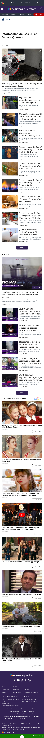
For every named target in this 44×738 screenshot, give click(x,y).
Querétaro (4, 14)
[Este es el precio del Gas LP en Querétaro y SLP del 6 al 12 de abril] (10, 202)
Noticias (13, 14)
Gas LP (8, 19)
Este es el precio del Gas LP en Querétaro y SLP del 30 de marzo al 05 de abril (30, 215)
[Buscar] (41, 9)
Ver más (22, 248)
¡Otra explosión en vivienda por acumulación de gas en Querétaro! (29, 134)
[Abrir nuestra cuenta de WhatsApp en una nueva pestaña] (29, 680)
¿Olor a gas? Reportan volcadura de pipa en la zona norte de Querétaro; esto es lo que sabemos (30, 362)
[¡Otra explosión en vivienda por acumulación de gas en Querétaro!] (10, 136)
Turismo (22, 14)
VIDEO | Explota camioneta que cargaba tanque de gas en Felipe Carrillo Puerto (29, 312)
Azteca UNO (24, 3)
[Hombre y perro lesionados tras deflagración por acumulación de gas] (22, 65)
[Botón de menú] (2, 9)
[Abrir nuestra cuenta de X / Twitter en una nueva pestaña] (14, 680)
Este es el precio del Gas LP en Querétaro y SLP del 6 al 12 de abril (30, 199)
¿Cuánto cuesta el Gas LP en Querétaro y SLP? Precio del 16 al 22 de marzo (30, 233)
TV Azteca (14, 3)
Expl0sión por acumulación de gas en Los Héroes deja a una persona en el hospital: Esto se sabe (29, 102)
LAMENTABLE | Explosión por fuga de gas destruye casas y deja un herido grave (30, 379)
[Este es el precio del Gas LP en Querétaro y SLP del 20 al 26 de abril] (10, 169)
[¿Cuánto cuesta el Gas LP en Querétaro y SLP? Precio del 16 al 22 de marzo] (10, 235)
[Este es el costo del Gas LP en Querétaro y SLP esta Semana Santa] (10, 186)
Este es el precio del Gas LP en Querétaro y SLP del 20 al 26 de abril (30, 166)
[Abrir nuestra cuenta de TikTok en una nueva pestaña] (22, 680)
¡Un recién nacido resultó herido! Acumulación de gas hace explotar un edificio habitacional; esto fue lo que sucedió (30, 119)
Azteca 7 (32, 3)
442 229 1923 (26, 701)
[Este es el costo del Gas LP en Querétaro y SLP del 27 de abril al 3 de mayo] (10, 153)
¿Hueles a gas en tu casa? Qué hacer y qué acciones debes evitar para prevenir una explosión (20, 295)
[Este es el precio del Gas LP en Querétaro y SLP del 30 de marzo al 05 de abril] (10, 219)
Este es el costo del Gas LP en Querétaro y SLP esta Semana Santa (30, 182)
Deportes (40, 3)
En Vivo (40, 14)
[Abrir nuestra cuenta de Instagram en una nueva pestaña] (18, 680)
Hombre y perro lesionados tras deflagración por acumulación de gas (22, 84)
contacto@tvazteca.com (29, 699)
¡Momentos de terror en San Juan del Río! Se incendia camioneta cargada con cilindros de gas (30, 347)
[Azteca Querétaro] (22, 9)
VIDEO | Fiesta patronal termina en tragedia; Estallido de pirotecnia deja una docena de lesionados (29, 330)
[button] (22, 736)
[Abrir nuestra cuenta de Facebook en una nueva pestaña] (25, 680)
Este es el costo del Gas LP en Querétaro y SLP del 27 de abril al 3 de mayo (30, 149)
